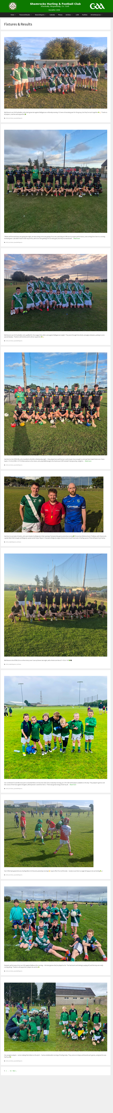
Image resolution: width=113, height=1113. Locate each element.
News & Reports (39, 15)
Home (12, 15)
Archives (68, 15)
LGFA (77, 15)
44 (11, 1071)
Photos (60, 15)
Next (15, 1071)
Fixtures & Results (24, 15)
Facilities (84, 15)
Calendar (52, 15)
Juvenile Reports (18, 118)
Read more (77, 238)
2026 (7, 118)
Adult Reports (12, 542)
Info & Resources (96, 15)
